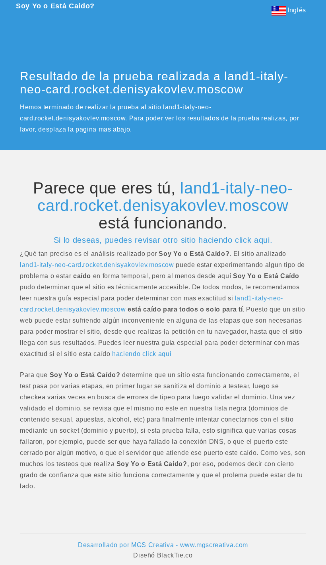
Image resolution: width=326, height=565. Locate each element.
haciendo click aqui (141, 353)
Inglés (296, 10)
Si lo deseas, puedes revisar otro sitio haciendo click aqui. (163, 240)
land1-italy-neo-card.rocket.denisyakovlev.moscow (165, 196)
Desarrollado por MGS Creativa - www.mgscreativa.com (163, 545)
